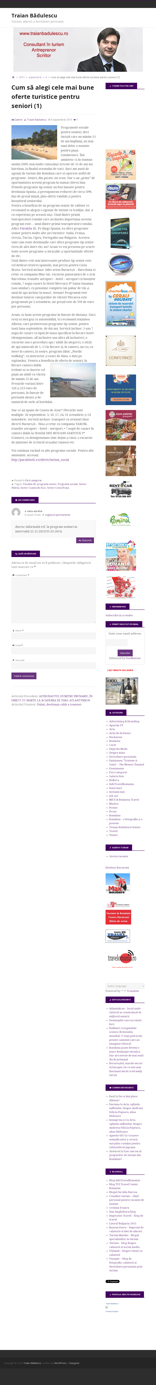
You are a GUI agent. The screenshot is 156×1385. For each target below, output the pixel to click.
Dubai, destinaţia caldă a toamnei (59, 704)
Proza (113, 811)
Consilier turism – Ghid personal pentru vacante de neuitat (126, 1200)
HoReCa (114, 780)
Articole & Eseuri (120, 733)
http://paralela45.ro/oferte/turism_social (40, 460)
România (115, 815)
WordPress (60, 1362)
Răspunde (87, 540)
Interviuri (115, 788)
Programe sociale (68, 484)
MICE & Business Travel (124, 799)
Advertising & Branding (124, 721)
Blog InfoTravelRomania (124, 1180)
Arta (112, 729)
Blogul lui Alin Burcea (123, 1192)
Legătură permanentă (57, 514)
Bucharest (115, 737)
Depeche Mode (118, 748)
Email (19, 645)
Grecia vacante (118, 856)
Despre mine (117, 752)
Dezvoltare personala (122, 756)
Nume (19, 630)
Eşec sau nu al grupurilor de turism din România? (125, 1155)
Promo (113, 807)
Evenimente (116, 768)
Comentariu (22, 575)
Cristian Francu (119, 1207)
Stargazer (74, 1362)
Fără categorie (33, 480)
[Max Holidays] (118, 893)
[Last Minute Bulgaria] (120, 671)
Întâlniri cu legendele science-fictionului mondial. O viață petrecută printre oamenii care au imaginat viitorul (125, 1036)
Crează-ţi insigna (112, 1311)
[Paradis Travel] (121, 569)
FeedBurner (133, 658)
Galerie (18, 119)
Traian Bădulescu (34, 15)
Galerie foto (116, 776)
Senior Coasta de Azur (33, 487)
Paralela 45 (28, 228)
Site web (20, 660)
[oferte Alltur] (121, 597)
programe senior (47, 484)
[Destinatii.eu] (121, 275)
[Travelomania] (122, 969)
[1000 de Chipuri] (122, 703)
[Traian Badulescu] (107, 1307)
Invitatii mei (117, 791)
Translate (133, 990)
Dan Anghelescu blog (122, 1211)
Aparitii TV (116, 725)
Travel (113, 831)
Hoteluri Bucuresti (117, 867)
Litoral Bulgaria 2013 (122, 1223)
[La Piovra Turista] (118, 923)
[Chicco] (121, 208)
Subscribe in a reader (119, 615)
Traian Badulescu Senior (125, 827)
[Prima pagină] (13, 77)
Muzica (114, 803)
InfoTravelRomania (121, 784)
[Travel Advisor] (118, 942)
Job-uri (113, 795)
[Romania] (121, 534)
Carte (112, 744)
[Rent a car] (121, 499)
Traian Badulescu (112, 1304)
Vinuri (113, 835)
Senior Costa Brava (58, 487)
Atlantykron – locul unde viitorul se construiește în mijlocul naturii (125, 1012)
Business (114, 740)
